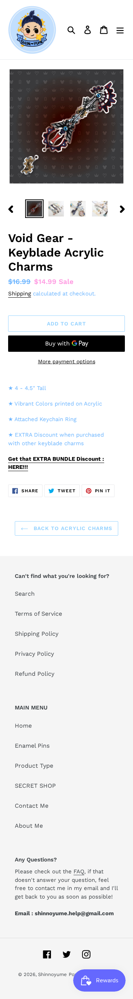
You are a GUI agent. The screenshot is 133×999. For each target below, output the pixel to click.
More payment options (66, 361)
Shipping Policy (36, 633)
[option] (34, 209)
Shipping (19, 293)
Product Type (34, 765)
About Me (29, 825)
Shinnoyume (52, 974)
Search (25, 593)
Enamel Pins (32, 745)
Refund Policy (34, 673)
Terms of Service (38, 613)
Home (23, 725)
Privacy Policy (34, 653)
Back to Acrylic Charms (72, 528)
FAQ (79, 871)
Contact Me (31, 805)
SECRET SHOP (35, 785)
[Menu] (120, 29)
